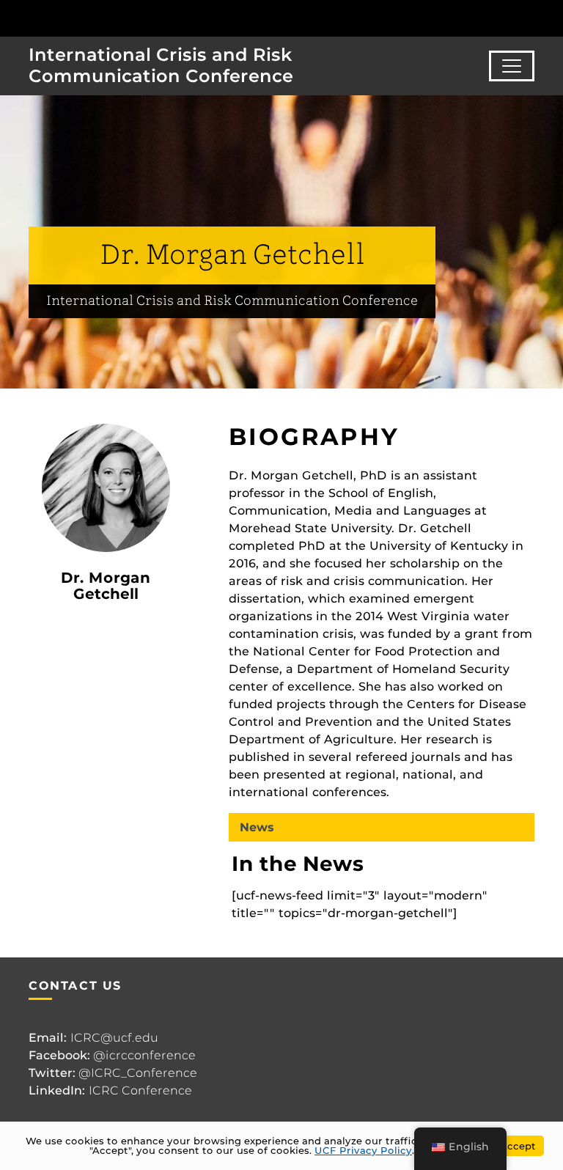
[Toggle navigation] (511, 66)
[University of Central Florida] (108, 18)
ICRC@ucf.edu (114, 1038)
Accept (518, 1146)
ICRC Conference (140, 1090)
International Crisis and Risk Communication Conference (161, 65)
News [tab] (257, 827)
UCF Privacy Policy (363, 1150)
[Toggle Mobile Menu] (548, 17)
